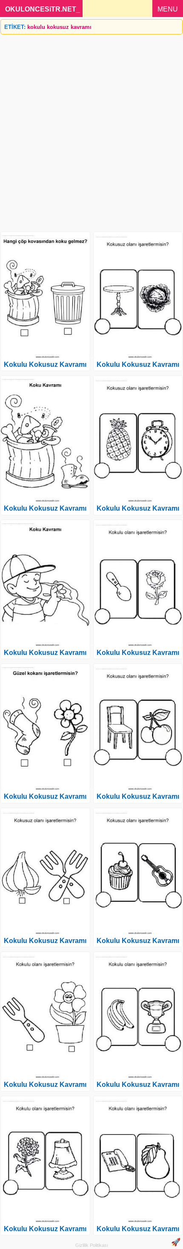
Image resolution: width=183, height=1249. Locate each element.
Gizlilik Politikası (91, 1245)
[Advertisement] (91, 129)
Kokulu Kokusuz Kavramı (45, 364)
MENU (167, 9)
